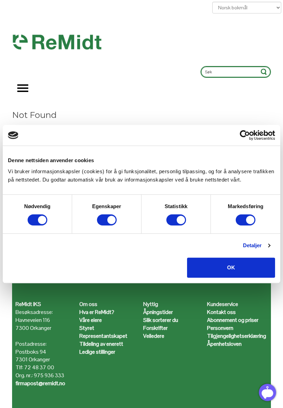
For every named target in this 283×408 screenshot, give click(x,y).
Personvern (220, 328)
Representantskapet (103, 336)
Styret (86, 328)
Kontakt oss (221, 312)
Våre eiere (90, 320)
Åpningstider (158, 312)
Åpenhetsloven (224, 343)
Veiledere (153, 336)
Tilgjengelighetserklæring (236, 336)
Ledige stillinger (97, 351)
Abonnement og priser (232, 320)
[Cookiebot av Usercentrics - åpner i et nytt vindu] (245, 135)
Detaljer (252, 245)
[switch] (107, 219)
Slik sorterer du (160, 320)
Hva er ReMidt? (97, 312)
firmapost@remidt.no (40, 383)
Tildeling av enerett (101, 343)
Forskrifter (155, 328)
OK (231, 267)
